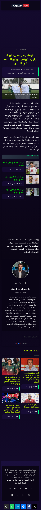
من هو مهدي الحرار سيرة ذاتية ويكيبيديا (15, 191)
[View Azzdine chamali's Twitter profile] (20, 283)
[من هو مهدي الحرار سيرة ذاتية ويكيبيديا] (32, 192)
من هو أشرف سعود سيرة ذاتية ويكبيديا (31, 406)
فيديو (9, 480)
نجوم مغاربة (16, 480)
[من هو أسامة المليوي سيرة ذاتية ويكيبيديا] (32, 179)
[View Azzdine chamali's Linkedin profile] (15, 283)
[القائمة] (4, 7)
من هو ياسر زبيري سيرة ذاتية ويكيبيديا (13, 164)
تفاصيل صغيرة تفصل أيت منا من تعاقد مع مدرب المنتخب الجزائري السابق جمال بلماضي (12, 409)
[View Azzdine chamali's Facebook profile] (25, 283)
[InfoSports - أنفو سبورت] (20, 5)
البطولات (25, 480)
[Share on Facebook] (29, 506)
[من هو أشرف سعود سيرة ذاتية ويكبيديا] (30, 398)
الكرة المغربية (20, 483)
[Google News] (20, 343)
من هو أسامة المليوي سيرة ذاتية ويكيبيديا (14, 178)
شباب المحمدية (30, 337)
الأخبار (16, 49)
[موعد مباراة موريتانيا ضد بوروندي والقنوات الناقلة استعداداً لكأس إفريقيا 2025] (11, 366)
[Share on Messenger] (23, 506)
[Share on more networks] (6, 506)
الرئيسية (22, 49)
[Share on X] (34, 506)
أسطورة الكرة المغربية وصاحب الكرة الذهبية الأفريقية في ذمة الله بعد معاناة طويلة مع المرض (31, 378)
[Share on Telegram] (17, 506)
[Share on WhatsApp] (12, 506)
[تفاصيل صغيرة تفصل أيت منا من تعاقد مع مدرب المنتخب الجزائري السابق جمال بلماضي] (11, 398)
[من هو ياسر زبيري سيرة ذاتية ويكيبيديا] (32, 167)
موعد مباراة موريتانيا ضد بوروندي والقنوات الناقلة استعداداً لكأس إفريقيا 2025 (12, 380)
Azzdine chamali (15, 69)
